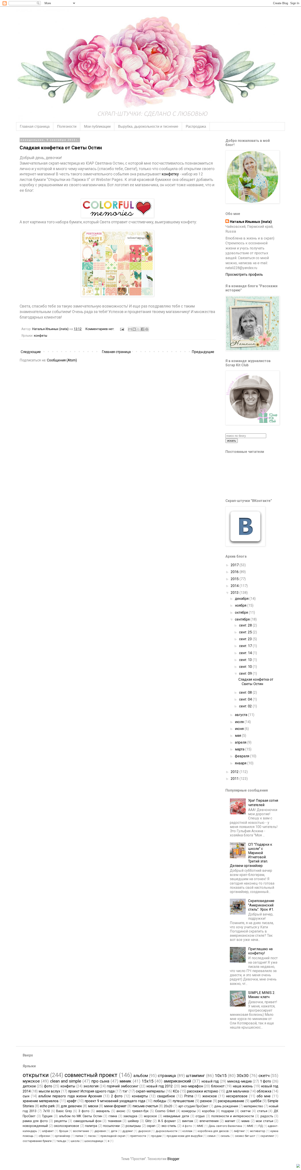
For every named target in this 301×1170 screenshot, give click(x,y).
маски (93, 1106)
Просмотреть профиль (244, 274)
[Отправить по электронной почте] (130, 329)
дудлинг (127, 1131)
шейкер (133, 1121)
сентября (243, 619)
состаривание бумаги (37, 1141)
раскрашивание (231, 1101)
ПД (260, 1126)
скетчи (245, 1111)
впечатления (209, 1121)
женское (209, 1096)
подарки (227, 1111)
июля (240, 722)
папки (79, 1136)
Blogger (173, 1159)
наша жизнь (243, 1086)
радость (266, 1116)
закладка (130, 1116)
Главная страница (35, 126)
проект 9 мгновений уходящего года (115, 1101)
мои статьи (264, 1121)
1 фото (265, 1081)
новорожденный (35, 1126)
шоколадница (93, 1141)
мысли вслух (49, 1091)
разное (206, 1101)
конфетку (170, 174)
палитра (91, 1126)
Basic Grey (64, 1111)
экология (90, 1086)
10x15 (221, 1075)
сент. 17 (246, 646)
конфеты (40, 336)
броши (63, 1131)
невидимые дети (176, 1116)
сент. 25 (246, 632)
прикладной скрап (112, 1136)
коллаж (187, 1131)
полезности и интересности (232, 1116)
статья (262, 1111)
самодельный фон (87, 1121)
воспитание (81, 1131)
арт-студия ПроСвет (193, 1106)
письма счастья (145, 1106)
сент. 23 (246, 639)
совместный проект (91, 1075)
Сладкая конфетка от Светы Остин (61, 147)
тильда (61, 1141)
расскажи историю (202, 1091)
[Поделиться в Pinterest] (147, 329)
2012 (235, 772)
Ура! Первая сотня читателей (263, 802)
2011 (235, 779)
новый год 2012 (159, 1086)
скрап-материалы (150, 1091)
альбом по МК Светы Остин (80, 1116)
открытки (36, 1075)
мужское (31, 1081)
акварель (103, 1111)
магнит (230, 1121)
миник (125, 1081)
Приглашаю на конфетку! (260, 951)
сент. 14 (246, 653)
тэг (125, 1091)
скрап (151, 1126)
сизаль (225, 1136)
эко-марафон (192, 1086)
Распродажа (196, 126)
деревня (100, 1131)
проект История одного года (91, 1091)
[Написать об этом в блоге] (134, 329)
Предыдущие (203, 352)
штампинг (195, 1075)
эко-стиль (168, 1126)
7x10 (46, 1111)
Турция (47, 1116)
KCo (176, 1091)
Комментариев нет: (100, 329)
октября (242, 612)
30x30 (243, 1075)
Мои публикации (97, 126)
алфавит (48, 1131)
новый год (210, 1081)
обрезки (44, 1136)
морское (150, 1116)
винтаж (187, 1121)
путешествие (183, 1101)
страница (167, 1075)
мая (238, 735)
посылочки (111, 1126)
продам (156, 1136)
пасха (92, 1136)
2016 (235, 572)
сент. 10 (246, 667)
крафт (71, 1101)
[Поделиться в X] (138, 329)
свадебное (166, 1096)
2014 (235, 586)
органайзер (62, 1136)
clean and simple (65, 1081)
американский (177, 1081)
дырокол (144, 1131)
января (241, 763)
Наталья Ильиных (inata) (251, 222)
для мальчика (237, 1091)
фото (48, 1086)
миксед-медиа (239, 1081)
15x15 (148, 1081)
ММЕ (250, 1126)
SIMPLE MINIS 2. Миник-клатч (261, 995)
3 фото (83, 1111)
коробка (208, 1111)
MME (200, 1126)
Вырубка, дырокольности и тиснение (148, 126)
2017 (235, 565)
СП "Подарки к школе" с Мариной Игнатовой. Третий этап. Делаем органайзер (251, 855)
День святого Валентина (225, 1126)
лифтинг (239, 1131)
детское (29, 1086)
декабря (242, 598)
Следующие (31, 352)
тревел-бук (140, 1111)
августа (241, 715)
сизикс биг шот (245, 1136)
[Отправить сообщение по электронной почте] (122, 329)
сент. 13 (246, 660)
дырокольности (166, 1131)
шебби (255, 1101)
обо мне (264, 1096)
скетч (263, 1075)
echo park (47, 1106)
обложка (264, 1091)
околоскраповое (66, 1126)
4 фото (187, 1126)
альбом (140, 1075)
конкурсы (189, 1111)
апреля (241, 742)
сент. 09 (246, 673)
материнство (253, 1106)
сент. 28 (246, 625)
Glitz (148, 1121)
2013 (235, 593)
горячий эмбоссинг (122, 1086)
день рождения (226, 1106)
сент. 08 (246, 692)
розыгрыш (133, 1126)
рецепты (60, 1121)
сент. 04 (246, 699)
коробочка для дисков (213, 1131)
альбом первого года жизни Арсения (70, 1096)
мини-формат (115, 1106)
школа (75, 1141)
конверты (140, 1096)
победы (159, 1101)
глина (113, 1116)
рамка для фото (35, 1121)
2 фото (117, 1096)
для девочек (71, 1106)
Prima (188, 1096)
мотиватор (257, 1131)
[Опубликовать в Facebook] (142, 329)
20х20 (168, 1106)
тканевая (114, 1121)
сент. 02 (246, 706)
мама (245, 1121)
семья (211, 1136)
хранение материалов (41, 1101)
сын (26, 1096)
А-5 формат (167, 1121)
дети (114, 1131)
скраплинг (267, 1136)
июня (240, 729)
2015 (235, 579)
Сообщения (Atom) (62, 360)
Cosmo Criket (165, 1111)
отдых (200, 1116)
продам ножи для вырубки (185, 1136)
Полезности (66, 126)
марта (240, 749)
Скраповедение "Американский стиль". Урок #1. (261, 905)
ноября (241, 605)
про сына (100, 1081)
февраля (242, 756)
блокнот (218, 1086)
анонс (120, 1111)
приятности (138, 1136)
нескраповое (236, 1096)
